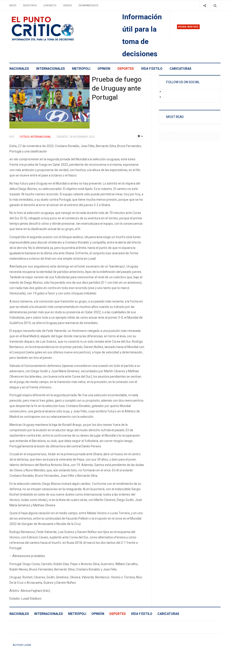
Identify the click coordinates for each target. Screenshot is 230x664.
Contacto (49, 5)
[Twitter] (166, 97)
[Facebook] (166, 92)
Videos (67, 5)
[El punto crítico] (50, 28)
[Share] (204, 5)
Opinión (103, 68)
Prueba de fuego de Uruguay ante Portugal (117, 88)
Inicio (12, 5)
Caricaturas (180, 68)
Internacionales (50, 68)
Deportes (125, 68)
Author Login (22, 645)
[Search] (215, 5)
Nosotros (30, 5)
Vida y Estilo (151, 68)
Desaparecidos (88, 5)
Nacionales (19, 68)
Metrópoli (81, 68)
